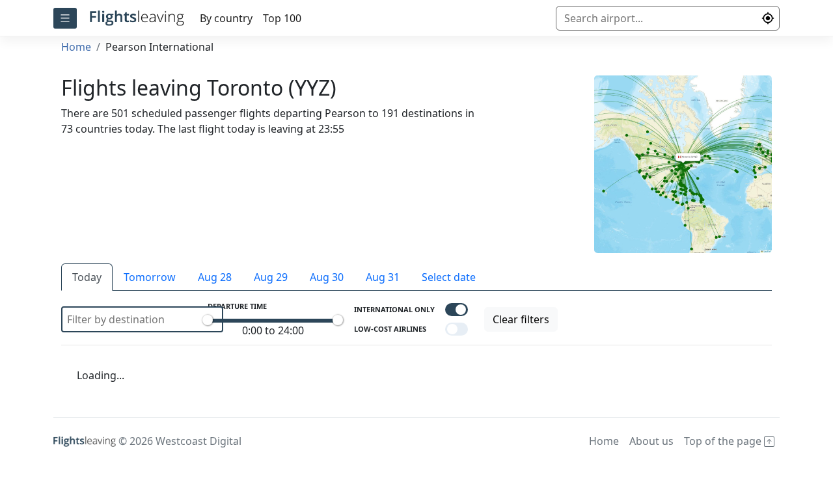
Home (76, 47)
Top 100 (282, 18)
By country (226, 18)
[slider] (207, 320)
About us (651, 441)
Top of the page (724, 441)
